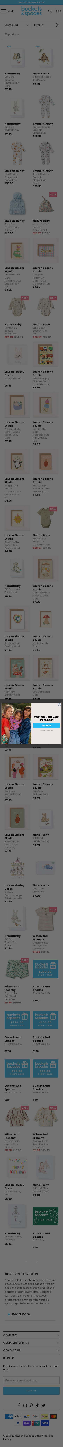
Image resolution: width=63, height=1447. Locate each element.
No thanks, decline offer (46, 730)
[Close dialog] (59, 704)
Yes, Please (46, 725)
